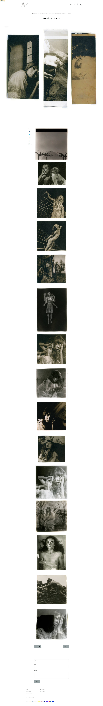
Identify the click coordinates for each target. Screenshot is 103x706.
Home (33, 13)
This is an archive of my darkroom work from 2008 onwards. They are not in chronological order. (49, 13)
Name (35, 658)
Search (27, 689)
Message (35, 670)
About (22, 9)
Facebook (43, 689)
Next (65, 646)
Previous (38, 646)
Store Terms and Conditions (30, 693)
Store (26, 9)
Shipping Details (28, 691)
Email (35, 664)
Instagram (43, 691)
